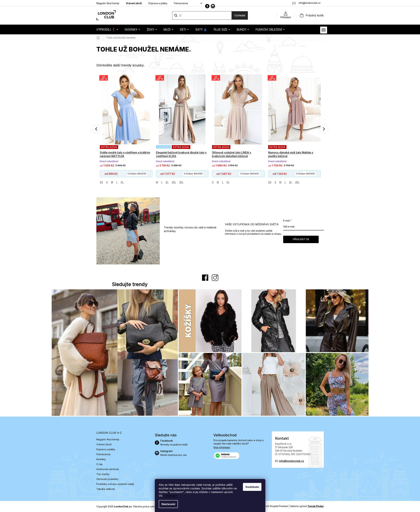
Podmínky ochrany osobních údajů (115, 484)
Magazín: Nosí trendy (107, 3)
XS (213, 182)
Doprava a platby (158, 3)
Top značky (102, 474)
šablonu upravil (307, 506)
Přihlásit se (301, 239)
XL (111, 182)
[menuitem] (107, 29)
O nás (99, 464)
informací (171, 495)
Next (323, 129)
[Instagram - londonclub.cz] (213, 6)
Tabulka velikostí (105, 489)
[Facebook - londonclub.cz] (207, 6)
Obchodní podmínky (107, 479)
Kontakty (101, 459)
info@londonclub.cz (291, 461)
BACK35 (137, 173)
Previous (96, 129)
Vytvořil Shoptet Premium (274, 506)
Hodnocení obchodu (107, 469)
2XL (118, 182)
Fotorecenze (181, 3)
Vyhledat (239, 15)
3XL (125, 182)
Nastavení (168, 504)
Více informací (221, 447)
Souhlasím (252, 487)
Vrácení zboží (134, 3)
